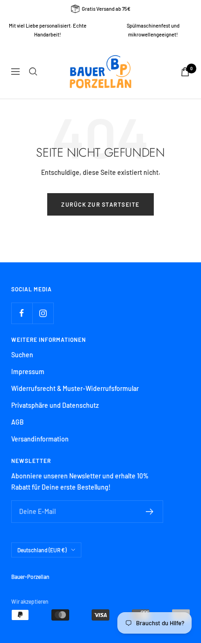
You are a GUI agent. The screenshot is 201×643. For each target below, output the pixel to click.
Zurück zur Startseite (100, 204)
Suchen (22, 355)
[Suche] (33, 71)
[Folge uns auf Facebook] (21, 313)
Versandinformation (40, 439)
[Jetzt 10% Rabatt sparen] (150, 511)
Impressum (27, 372)
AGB (17, 422)
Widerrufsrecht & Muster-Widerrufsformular (75, 388)
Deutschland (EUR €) (41, 550)
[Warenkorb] (185, 71)
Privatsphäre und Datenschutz (55, 405)
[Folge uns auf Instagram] (42, 313)
